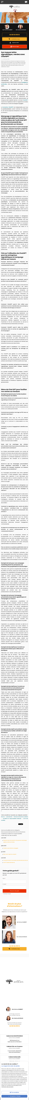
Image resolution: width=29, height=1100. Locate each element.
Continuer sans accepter (7, 1086)
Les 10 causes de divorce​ (9, 862)
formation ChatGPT (8, 107)
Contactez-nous (14, 39)
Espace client (14, 42)
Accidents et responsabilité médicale (12, 818)
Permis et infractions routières (21, 816)
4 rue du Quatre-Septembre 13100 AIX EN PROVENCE (14, 1051)
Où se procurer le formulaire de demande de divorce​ (15, 860)
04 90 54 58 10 (14, 35)
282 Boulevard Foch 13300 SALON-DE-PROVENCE (14, 1041)
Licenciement (9, 816)
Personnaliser (15, 1092)
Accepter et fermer (15, 1096)
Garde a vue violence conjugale (10, 848)
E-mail (4, 884)
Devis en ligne (15, 46)
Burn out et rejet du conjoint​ (9, 854)
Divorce (3, 816)
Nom (4, 878)
